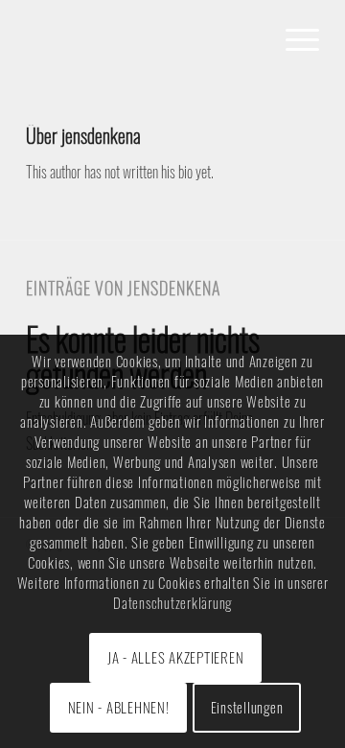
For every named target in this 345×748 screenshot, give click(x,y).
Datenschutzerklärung (172, 602)
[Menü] (292, 38)
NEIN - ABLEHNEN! (119, 706)
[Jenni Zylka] (143, 38)
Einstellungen (247, 706)
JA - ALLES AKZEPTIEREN (175, 656)
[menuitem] (292, 38)
